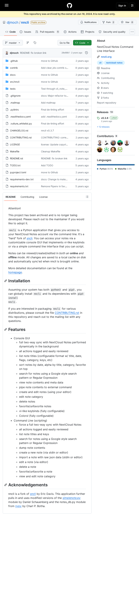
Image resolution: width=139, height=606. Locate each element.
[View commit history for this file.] (86, 52)
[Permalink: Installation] (6, 280)
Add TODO (47, 165)
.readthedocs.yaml (20, 116)
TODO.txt (15, 165)
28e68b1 (66, 52)
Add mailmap (48, 102)
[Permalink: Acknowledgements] (6, 485)
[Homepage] (69, 5)
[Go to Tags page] (34, 42)
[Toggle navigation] (6, 5)
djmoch (12, 22)
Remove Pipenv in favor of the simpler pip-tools (67, 186)
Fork (110, 22)
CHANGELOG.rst (19, 130)
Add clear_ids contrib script (56, 67)
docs (12, 74)
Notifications (90, 22)
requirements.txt (19, 186)
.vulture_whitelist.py (21, 123)
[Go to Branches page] (27, 42)
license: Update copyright (55, 144)
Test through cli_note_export (57, 88)
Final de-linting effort (52, 109)
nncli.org (106, 56)
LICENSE (15, 144)
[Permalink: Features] (6, 329)
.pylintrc (14, 109)
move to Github (49, 60)
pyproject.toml (18, 172)
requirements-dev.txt (22, 179)
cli (100, 62)
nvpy (18, 506)
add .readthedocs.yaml (54, 116)
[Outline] (87, 196)
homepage (15, 272)
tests (12, 88)
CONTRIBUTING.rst (21, 137)
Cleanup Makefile (50, 151)
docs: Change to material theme (58, 179)
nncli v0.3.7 (47, 130)
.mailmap (15, 102)
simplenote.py (72, 498)
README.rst (16, 158)
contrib (14, 67)
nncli (25, 22)
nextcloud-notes (114, 62)
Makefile (14, 151)
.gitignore (15, 95)
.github (14, 60)
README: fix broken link (33, 52)
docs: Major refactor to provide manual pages (66, 95)
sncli (29, 238)
